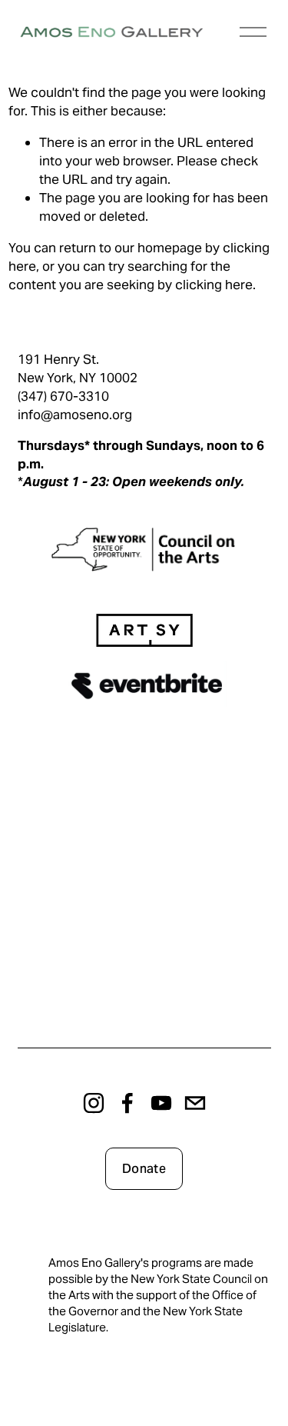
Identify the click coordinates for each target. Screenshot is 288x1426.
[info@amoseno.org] (195, 1103)
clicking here (214, 284)
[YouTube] (161, 1103)
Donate (144, 1169)
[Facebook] (127, 1103)
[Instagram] (93, 1103)
